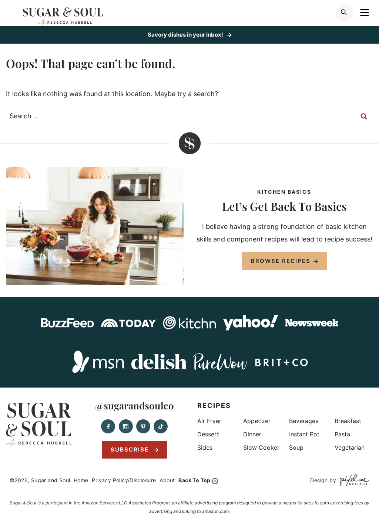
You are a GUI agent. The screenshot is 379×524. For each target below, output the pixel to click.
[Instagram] (126, 426)
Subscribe (131, 449)
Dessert (208, 434)
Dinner (252, 434)
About (167, 480)
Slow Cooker (261, 447)
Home (81, 480)
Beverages (303, 421)
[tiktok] (161, 426)
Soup (296, 447)
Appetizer (257, 421)
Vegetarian (350, 447)
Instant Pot (304, 434)
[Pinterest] (143, 426)
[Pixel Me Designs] (352, 480)
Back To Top (194, 480)
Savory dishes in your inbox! (186, 34)
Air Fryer (209, 421)
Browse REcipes (281, 260)
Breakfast (348, 421)
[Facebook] (108, 426)
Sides (204, 447)
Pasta (342, 434)
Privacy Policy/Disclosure (124, 480)
